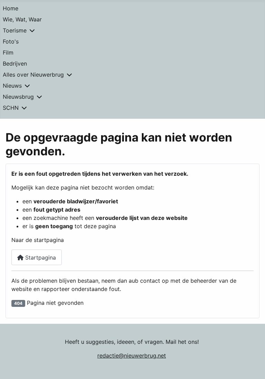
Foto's (11, 41)
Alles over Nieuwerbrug (33, 74)
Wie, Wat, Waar (22, 19)
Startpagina (39, 257)
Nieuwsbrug (18, 96)
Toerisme (15, 30)
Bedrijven (15, 63)
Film (8, 52)
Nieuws (12, 85)
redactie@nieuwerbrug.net (131, 355)
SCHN (11, 107)
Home (10, 8)
